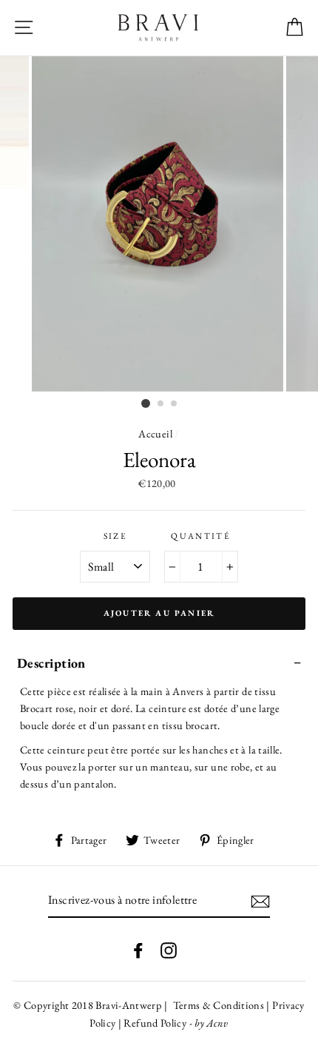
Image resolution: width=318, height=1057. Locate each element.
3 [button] (174, 404)
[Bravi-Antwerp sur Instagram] (168, 949)
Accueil (155, 433)
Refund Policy (155, 1023)
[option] (159, 224)
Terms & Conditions (217, 1005)
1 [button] (145, 403)
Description (51, 662)
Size (115, 535)
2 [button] (161, 404)
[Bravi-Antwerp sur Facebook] (138, 949)
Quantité (201, 535)
